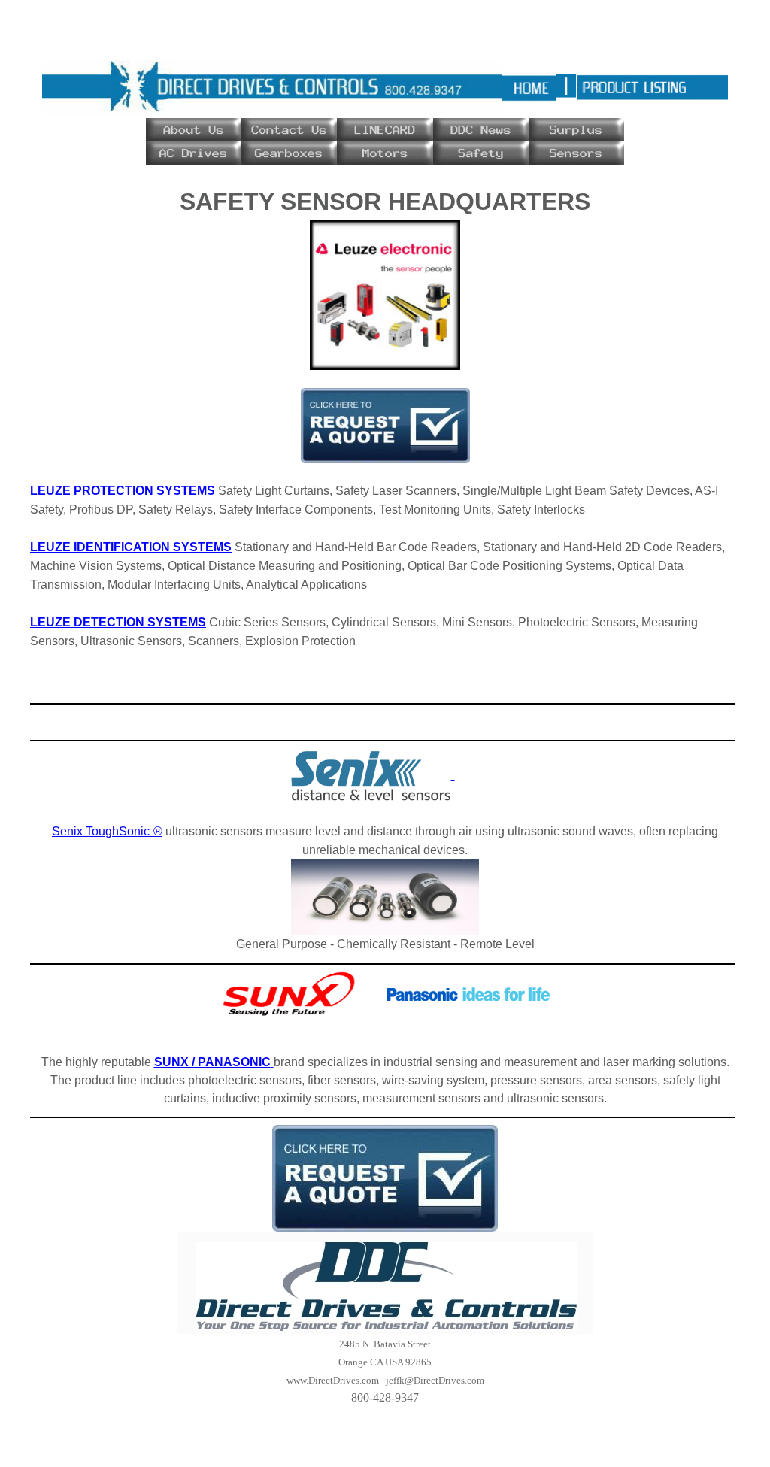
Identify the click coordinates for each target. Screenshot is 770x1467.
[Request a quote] (385, 424)
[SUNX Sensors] (468, 993)
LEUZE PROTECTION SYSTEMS (124, 490)
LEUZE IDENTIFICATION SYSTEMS (131, 547)
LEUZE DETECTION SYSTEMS (118, 622)
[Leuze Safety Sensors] (385, 294)
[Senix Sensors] (372, 775)
